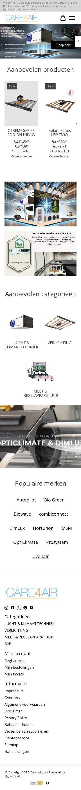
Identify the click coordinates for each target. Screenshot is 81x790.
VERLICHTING (59, 342)
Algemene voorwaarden (24, 704)
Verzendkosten (21, 156)
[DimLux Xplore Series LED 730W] (59, 103)
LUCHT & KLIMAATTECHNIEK (21, 344)
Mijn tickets (14, 674)
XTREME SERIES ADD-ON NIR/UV (21, 132)
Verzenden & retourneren (26, 731)
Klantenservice (16, 738)
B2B (7, 643)
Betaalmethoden (18, 724)
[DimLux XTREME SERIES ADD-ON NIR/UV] (21, 103)
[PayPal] (40, 783)
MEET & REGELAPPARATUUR (41, 393)
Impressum (14, 690)
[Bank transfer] (33, 783)
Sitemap (11, 744)
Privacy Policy (15, 717)
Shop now (63, 45)
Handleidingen (16, 751)
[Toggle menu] (72, 17)
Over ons (12, 697)
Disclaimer (13, 711)
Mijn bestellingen (19, 667)
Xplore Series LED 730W (60, 132)
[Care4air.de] (21, 17)
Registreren (14, 660)
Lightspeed (12, 776)
